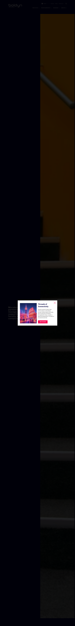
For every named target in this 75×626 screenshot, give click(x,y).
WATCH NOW (43, 321)
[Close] (55, 303)
